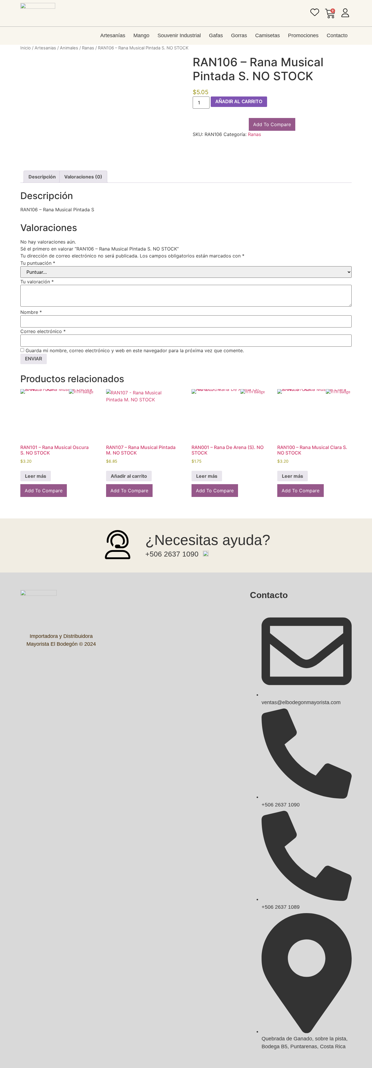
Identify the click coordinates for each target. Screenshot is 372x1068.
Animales (69, 48)
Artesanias (45, 48)
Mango (141, 35)
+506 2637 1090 (171, 554)
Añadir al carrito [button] (129, 476)
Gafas (216, 35)
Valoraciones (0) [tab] (83, 177)
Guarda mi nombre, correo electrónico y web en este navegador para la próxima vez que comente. (135, 350)
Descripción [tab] (42, 177)
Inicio (25, 48)
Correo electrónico (43, 331)
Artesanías (112, 35)
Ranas (88, 48)
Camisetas (267, 35)
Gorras (239, 35)
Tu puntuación (37, 263)
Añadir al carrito (238, 101)
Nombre (31, 312)
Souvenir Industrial (179, 35)
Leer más (35, 476)
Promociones (303, 35)
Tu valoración (37, 281)
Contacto (337, 35)
